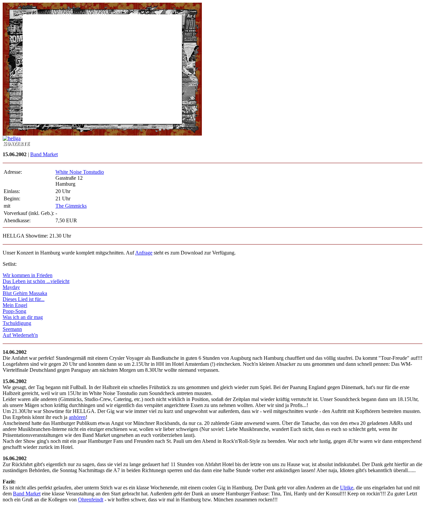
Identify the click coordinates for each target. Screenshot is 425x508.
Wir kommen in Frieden (27, 275)
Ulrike (346, 487)
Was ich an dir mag (23, 317)
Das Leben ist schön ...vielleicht (36, 281)
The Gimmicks (71, 206)
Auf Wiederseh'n (20, 335)
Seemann (12, 329)
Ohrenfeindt (90, 499)
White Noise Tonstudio (79, 172)
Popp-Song (14, 311)
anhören (77, 417)
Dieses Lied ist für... (23, 299)
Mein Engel (15, 305)
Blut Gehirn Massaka (25, 293)
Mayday (11, 287)
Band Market (44, 154)
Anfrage (143, 252)
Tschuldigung (17, 323)
